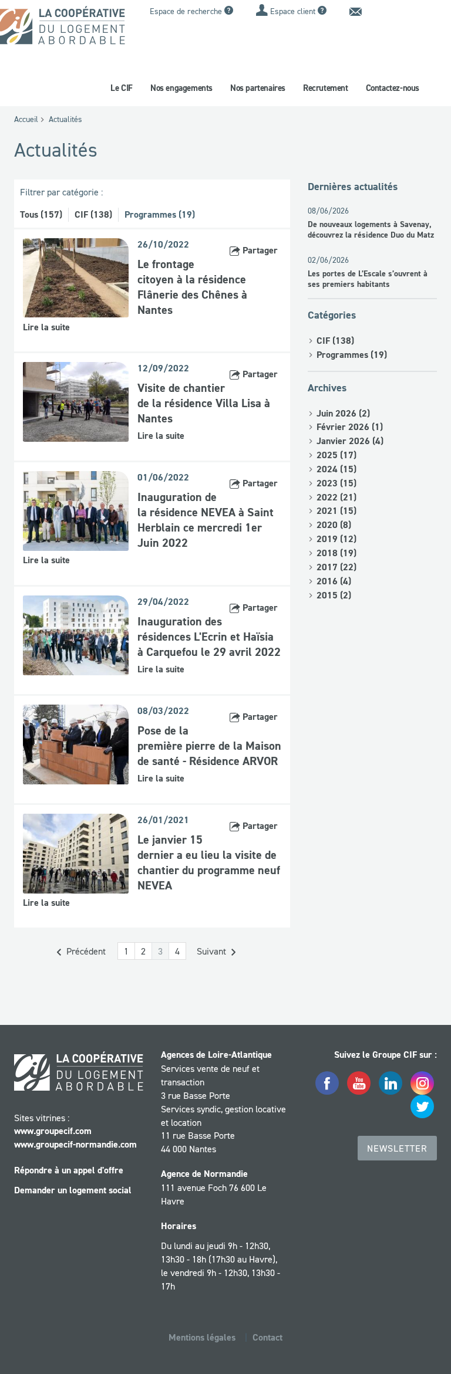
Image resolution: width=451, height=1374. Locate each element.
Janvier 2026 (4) (350, 441)
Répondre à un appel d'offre (68, 1170)
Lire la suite (46, 327)
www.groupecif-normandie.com (75, 1144)
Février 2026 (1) (350, 427)
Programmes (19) (159, 214)
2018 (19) (336, 553)
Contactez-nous (392, 88)
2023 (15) (336, 483)
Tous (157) (41, 214)
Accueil (26, 119)
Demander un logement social (73, 1190)
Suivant (212, 951)
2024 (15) (336, 469)
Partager (259, 250)
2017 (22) (336, 567)
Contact (267, 1337)
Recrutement (325, 88)
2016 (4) (334, 581)
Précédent (85, 951)
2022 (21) (336, 497)
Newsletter (397, 1148)
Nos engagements (181, 88)
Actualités (65, 119)
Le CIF (121, 88)
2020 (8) (334, 525)
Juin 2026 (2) (343, 413)
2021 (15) (336, 511)
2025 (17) (336, 455)
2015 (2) (334, 595)
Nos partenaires (257, 88)
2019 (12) (336, 539)
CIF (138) (93, 214)
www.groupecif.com (53, 1131)
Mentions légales (202, 1337)
